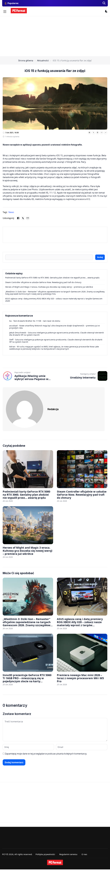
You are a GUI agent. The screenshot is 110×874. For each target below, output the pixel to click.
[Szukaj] (104, 3)
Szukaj (100, 257)
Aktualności (43, 60)
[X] (93, 132)
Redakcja (52, 409)
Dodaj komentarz (14, 762)
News (11, 212)
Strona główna (25, 60)
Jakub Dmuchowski (17, 332)
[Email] (101, 132)
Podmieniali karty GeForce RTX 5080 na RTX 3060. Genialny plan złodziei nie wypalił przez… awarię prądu (52, 277)
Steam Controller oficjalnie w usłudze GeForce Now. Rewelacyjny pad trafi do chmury (43, 282)
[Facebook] (89, 132)
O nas (84, 854)
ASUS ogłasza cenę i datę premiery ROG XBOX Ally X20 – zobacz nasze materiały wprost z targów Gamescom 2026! (53, 299)
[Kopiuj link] (105, 132)
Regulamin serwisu (68, 854)
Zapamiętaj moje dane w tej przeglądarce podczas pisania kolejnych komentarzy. (46, 753)
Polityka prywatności (45, 854)
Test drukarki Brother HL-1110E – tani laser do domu (36, 321)
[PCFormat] (55, 862)
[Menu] (5, 11)
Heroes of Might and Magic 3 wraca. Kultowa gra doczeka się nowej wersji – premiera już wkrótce (49, 287)
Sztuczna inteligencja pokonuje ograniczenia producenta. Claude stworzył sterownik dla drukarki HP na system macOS (56, 333)
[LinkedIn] (97, 132)
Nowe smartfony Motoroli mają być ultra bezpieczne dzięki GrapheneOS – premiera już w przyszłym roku (54, 326)
